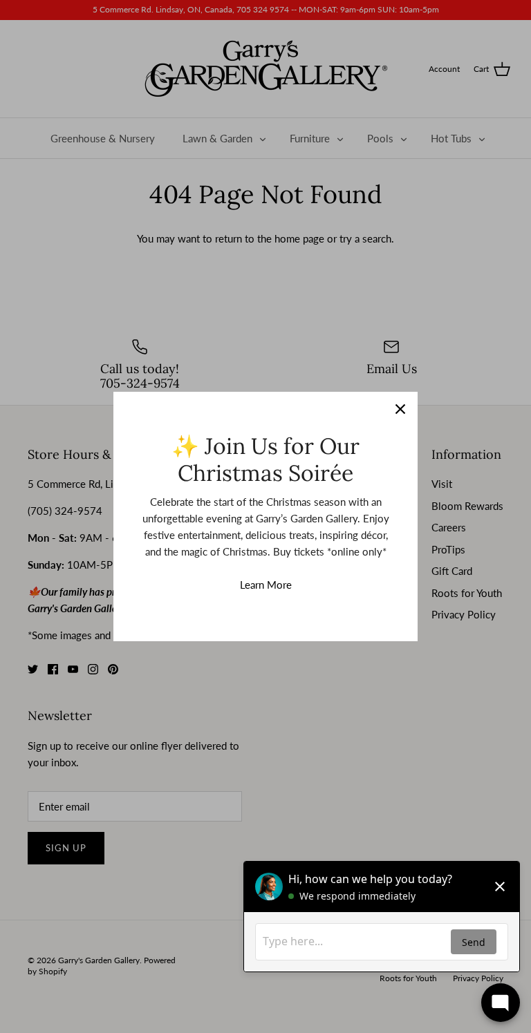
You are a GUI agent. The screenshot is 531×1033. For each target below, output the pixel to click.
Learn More (266, 584)
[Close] (400, 409)
